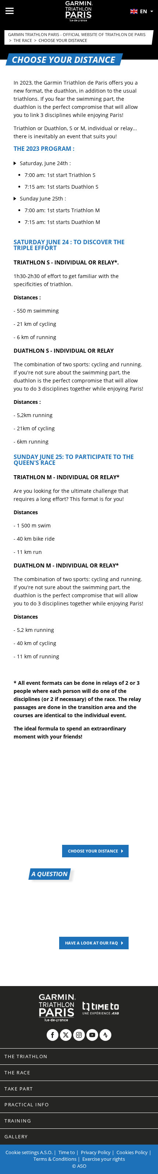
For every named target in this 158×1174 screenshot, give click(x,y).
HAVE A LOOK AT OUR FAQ (91, 943)
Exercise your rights (103, 1159)
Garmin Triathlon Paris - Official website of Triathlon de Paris (77, 34)
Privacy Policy (96, 1152)
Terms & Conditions (54, 1159)
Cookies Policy (132, 1152)
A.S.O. (46, 1152)
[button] (141, 11)
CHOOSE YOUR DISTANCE (93, 851)
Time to (66, 1152)
